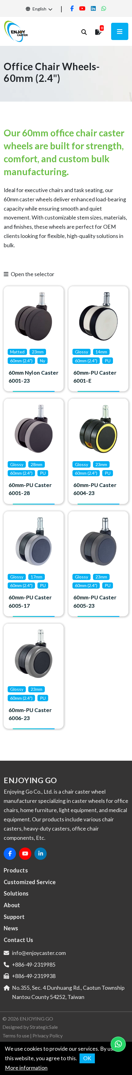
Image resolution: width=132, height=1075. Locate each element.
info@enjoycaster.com (39, 953)
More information (26, 1068)
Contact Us (18, 939)
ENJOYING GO (36, 1018)
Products (16, 870)
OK (87, 1058)
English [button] (39, 8)
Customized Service (30, 882)
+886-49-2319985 (34, 964)
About (12, 905)
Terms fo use (15, 1035)
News (11, 928)
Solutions (16, 893)
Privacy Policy (48, 1035)
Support (14, 916)
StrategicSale (44, 1027)
